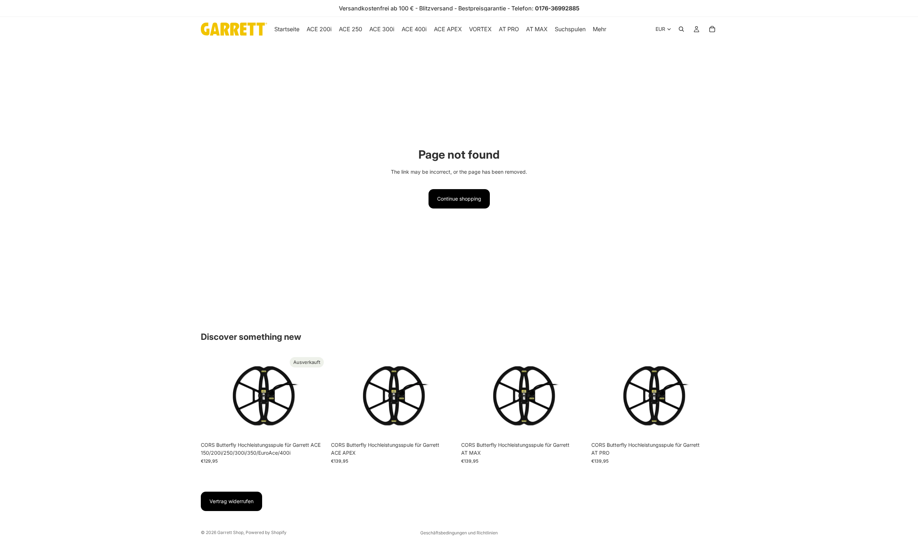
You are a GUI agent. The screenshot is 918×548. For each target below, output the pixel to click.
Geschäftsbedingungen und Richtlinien (459, 532)
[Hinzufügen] (445, 427)
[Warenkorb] (712, 29)
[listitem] (599, 29)
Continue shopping (459, 199)
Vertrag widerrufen (231, 501)
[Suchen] (681, 29)
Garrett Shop (230, 532)
